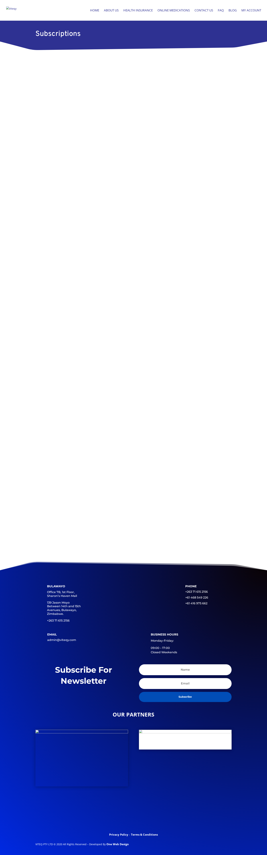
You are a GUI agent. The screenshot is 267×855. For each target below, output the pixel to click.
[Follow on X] (119, 819)
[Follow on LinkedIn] (133, 819)
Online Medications (173, 10)
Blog (232, 10)
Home (94, 10)
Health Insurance (138, 10)
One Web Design (117, 844)
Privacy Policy (119, 834)
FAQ (221, 10)
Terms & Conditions (144, 834)
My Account (251, 10)
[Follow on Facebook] (105, 819)
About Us (111, 10)
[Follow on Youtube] (147, 819)
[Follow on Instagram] (161, 819)
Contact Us (204, 10)
